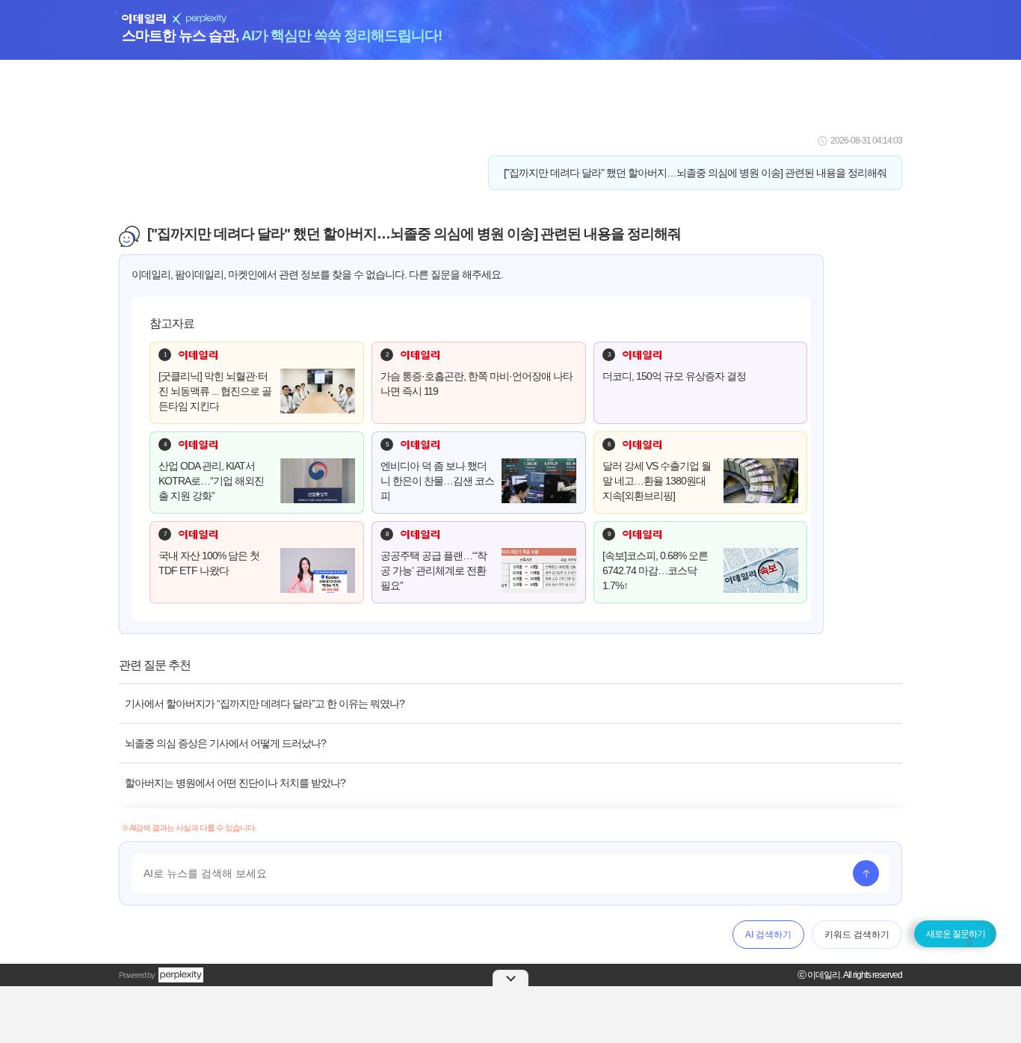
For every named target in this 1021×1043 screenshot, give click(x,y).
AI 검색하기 (768, 934)
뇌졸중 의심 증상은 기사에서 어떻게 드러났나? (225, 743)
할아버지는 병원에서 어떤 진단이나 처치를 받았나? (235, 783)
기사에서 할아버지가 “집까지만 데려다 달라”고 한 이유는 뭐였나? (264, 704)
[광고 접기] (510, 978)
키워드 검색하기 (856, 934)
